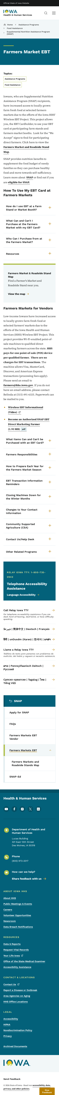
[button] (47, 1091)
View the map (16, 293)
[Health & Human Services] (10, 11)
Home (10, 25)
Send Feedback (11, 1079)
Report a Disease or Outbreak (20, 990)
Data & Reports (12, 944)
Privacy (7, 1036)
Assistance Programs (28, 25)
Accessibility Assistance (17, 967)
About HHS (9, 898)
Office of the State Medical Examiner (24, 961)
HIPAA (6, 1024)
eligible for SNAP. (19, 182)
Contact (9, 984)
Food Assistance (15, 28)
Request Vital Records (16, 949)
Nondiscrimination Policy (17, 1030)
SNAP (29, 177)
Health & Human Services (17, 15)
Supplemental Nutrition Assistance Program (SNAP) (28, 33)
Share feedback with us (27, 878)
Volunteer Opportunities (17, 915)
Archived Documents (15, 1046)
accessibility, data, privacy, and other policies (27, 1087)
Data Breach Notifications (18, 926)
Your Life (11, 955)
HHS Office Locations (15, 1001)
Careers (7, 909)
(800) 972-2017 (20, 861)
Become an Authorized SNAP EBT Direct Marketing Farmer (28, 424)
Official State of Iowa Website (16, 3)
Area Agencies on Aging (16, 996)
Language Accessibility (21, 594)
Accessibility (10, 1018)
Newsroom (9, 921)
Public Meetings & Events (17, 904)
